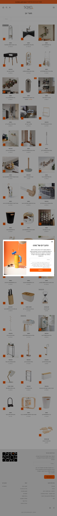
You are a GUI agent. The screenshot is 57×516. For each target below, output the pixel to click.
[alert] (28, 258)
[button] (52, 241)
